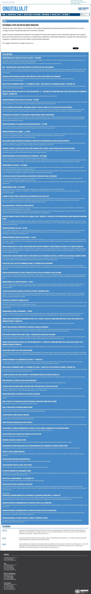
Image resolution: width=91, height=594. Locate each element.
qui (32, 43)
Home (72, 0)
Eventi (4, 21)
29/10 (4, 531)
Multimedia (83, 2)
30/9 (4, 544)
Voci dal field (73, 3)
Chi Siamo (78, 3)
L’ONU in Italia (76, 0)
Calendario (6, 526)
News (81, 0)
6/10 (4, 538)
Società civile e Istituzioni (76, 2)
